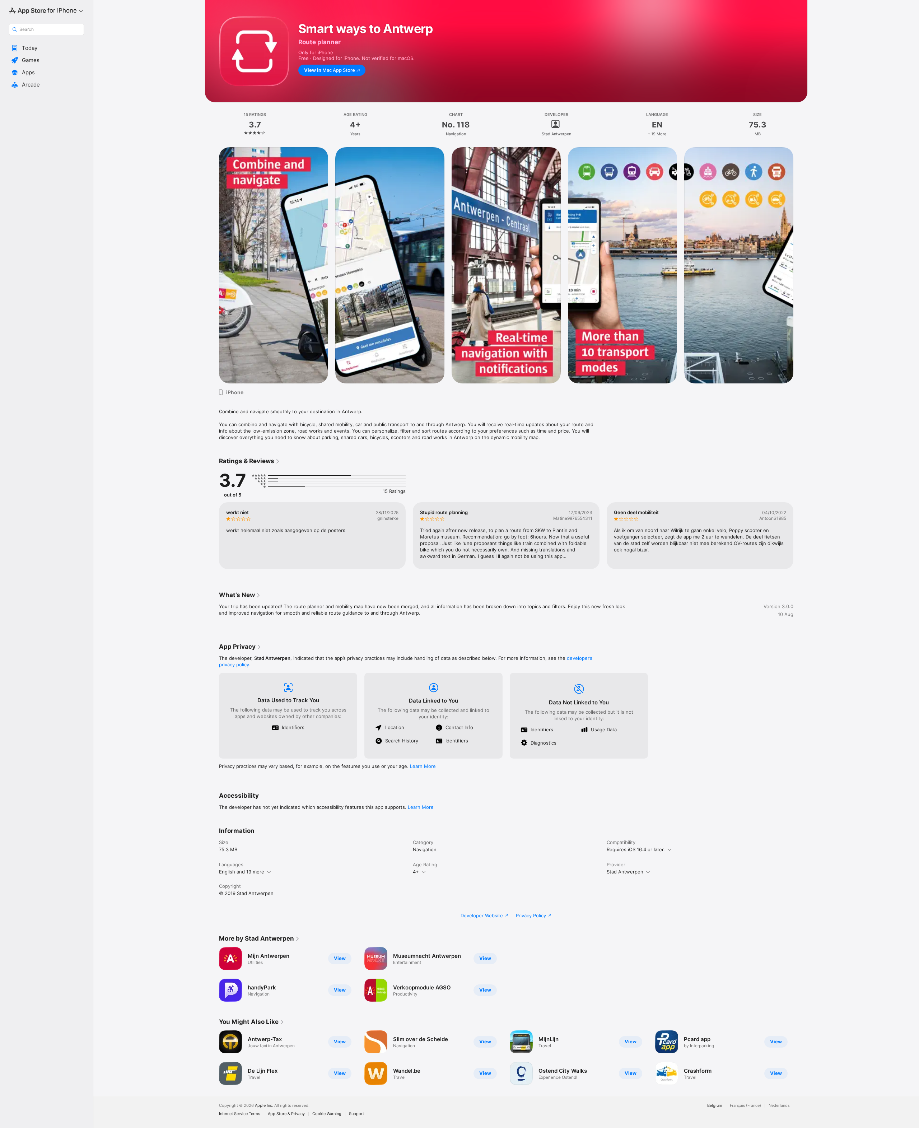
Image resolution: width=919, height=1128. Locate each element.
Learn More (423, 766)
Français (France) (745, 1106)
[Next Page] (801, 265)
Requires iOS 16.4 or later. (636, 849)
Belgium (714, 1106)
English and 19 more (241, 872)
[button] (46, 48)
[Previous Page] (212, 265)
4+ (416, 872)
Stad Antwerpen (625, 872)
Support (356, 1114)
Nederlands (779, 1106)
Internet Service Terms (239, 1114)
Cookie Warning (326, 1114)
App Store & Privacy (286, 1114)
